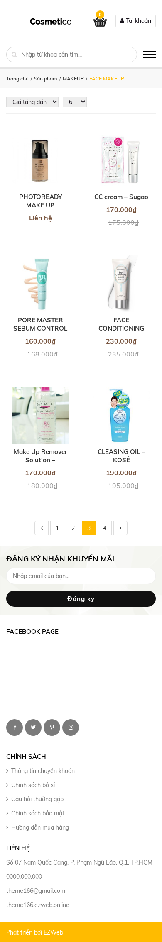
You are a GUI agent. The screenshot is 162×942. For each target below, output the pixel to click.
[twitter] (33, 727)
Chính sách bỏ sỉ (33, 785)
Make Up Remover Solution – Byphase (40, 456)
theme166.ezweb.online (37, 905)
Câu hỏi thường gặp (37, 799)
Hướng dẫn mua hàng (40, 827)
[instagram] (70, 727)
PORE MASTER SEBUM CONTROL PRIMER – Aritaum (40, 324)
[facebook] (14, 727)
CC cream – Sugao (121, 197)
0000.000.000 (24, 876)
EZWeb (53, 932)
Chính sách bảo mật (37, 813)
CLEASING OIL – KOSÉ (121, 456)
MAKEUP (73, 78)
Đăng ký (81, 599)
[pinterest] (52, 727)
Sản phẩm (45, 78)
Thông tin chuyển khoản (43, 771)
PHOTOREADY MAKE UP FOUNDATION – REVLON (40, 201)
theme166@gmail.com (35, 891)
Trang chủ (17, 78)
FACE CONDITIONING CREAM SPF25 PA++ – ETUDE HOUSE (121, 324)
